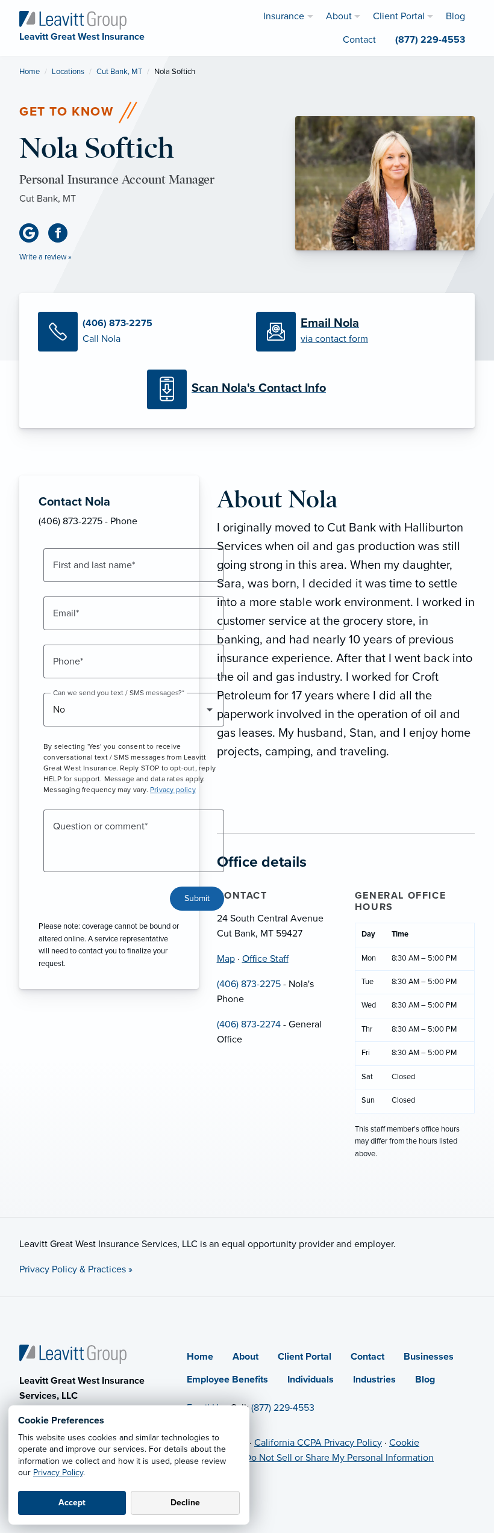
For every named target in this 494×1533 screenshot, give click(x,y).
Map (226, 959)
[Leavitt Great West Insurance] (73, 19)
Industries (374, 1380)
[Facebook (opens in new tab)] (62, 233)
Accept (72, 1502)
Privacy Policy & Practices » (76, 1269)
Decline (185, 1502)
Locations (68, 71)
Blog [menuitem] (455, 16)
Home (29, 71)
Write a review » (45, 257)
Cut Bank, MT (119, 71)
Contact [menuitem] (359, 40)
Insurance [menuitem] (283, 16)
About (245, 1357)
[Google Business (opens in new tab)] (33, 233)
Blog (425, 1380)
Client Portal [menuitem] (399, 16)
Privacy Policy (58, 1472)
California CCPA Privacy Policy (318, 1443)
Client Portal (304, 1357)
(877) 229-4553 (282, 1408)
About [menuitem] (339, 16)
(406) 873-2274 (249, 1024)
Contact (367, 1357)
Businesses (429, 1357)
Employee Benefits (227, 1380)
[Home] (73, 1354)
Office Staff (265, 959)
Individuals (310, 1380)
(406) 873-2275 (249, 984)
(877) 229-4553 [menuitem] (430, 40)
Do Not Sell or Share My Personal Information (339, 1458)
